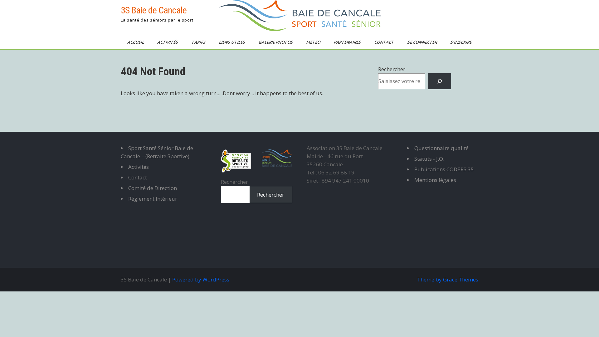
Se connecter (423, 42)
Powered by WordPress (200, 279)
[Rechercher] (439, 81)
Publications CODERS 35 (444, 169)
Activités (168, 42)
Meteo (314, 42)
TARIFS (199, 42)
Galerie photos (276, 42)
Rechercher (391, 69)
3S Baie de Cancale (154, 10)
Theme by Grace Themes (447, 279)
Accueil (136, 42)
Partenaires (348, 42)
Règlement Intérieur (152, 198)
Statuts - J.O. (429, 158)
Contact (385, 42)
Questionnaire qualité (441, 148)
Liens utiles (232, 42)
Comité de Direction (152, 188)
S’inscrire (461, 42)
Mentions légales (435, 179)
